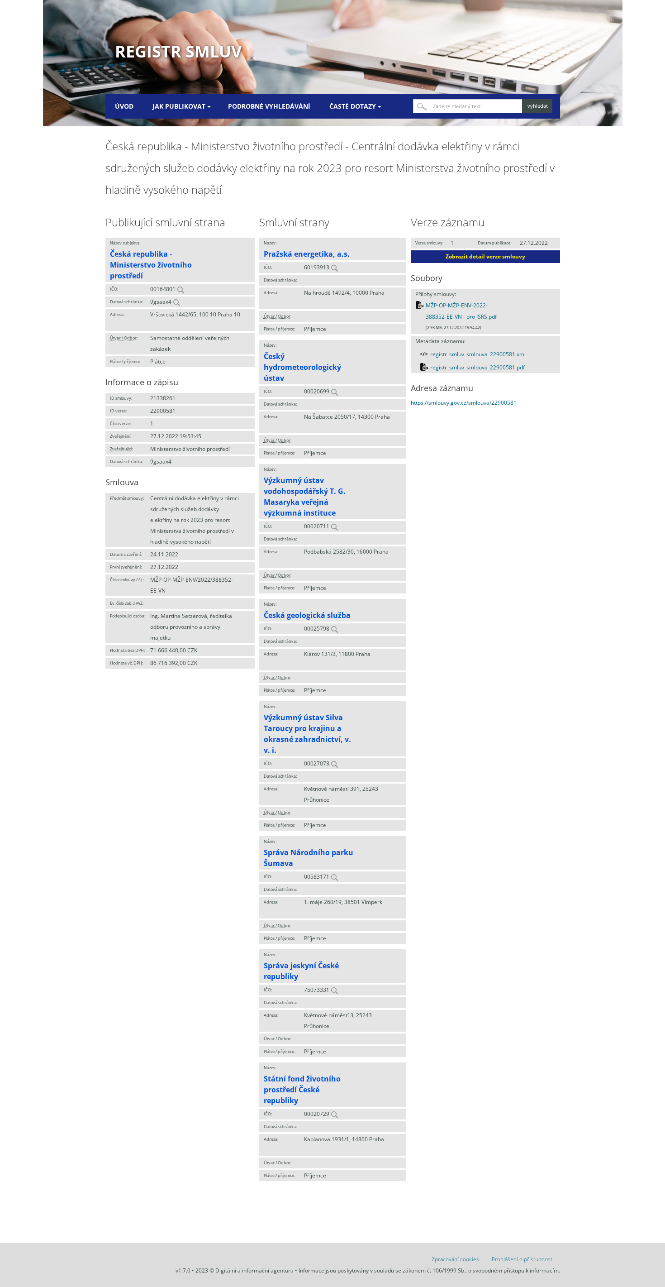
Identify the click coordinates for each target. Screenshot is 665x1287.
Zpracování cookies (455, 1259)
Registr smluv (178, 51)
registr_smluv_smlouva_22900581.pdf (477, 367)
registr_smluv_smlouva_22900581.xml (478, 354)
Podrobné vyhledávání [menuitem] (269, 106)
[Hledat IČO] (180, 289)
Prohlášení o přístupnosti (523, 1259)
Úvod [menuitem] (124, 106)
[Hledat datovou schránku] (176, 301)
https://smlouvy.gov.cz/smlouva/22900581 (464, 403)
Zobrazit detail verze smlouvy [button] (485, 256)
